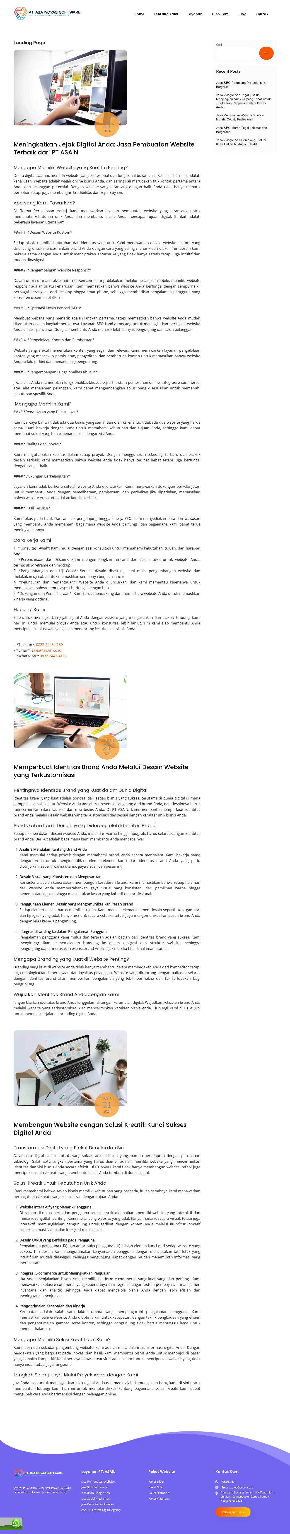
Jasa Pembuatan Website (98, 1481)
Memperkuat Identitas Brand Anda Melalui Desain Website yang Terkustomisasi (101, 771)
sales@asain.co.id (46, 650)
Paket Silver (156, 1481)
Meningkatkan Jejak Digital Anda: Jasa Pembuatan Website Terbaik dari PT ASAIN (104, 148)
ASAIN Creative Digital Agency (101, 1510)
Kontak (262, 14)
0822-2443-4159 (49, 644)
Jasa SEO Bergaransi (94, 1487)
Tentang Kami (166, 14)
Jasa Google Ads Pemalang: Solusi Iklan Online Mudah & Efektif (241, 142)
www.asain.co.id (55, 1492)
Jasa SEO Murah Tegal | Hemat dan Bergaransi (241, 130)
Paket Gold (155, 1487)
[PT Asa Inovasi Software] (48, 19)
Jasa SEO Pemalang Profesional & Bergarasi (241, 85)
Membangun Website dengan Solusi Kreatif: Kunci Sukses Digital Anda (100, 1129)
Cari (219, 44)
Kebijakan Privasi (233, 1512)
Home (139, 14)
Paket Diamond (158, 1493)
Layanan (195, 14)
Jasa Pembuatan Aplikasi (97, 1504)
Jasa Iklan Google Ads (95, 1493)
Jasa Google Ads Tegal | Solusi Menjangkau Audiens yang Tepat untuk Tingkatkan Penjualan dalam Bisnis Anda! (243, 101)
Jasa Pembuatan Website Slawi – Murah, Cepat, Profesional (240, 117)
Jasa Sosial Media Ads (95, 1498)
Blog (242, 14)
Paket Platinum (158, 1498)
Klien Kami (220, 14)
